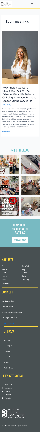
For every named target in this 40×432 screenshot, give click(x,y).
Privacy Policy (7, 283)
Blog (23, 270)
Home (4, 266)
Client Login (26, 279)
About (4, 273)
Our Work (25, 266)
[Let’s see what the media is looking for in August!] (9, 185)
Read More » (6, 131)
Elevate (4, 276)
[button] (32, 4)
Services (5, 269)
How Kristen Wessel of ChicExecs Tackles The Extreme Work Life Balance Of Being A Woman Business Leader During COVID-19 (19, 94)
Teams (4, 280)
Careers (24, 276)
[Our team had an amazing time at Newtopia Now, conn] (9, 164)
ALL (3, 105)
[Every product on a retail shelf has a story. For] (9, 206)
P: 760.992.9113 (8, 323)
